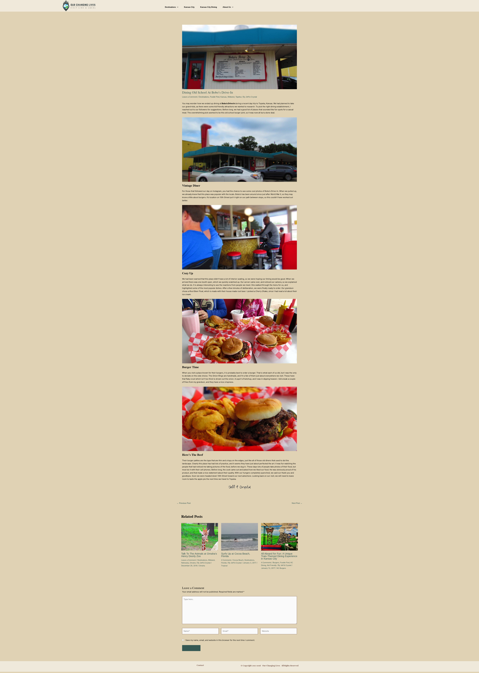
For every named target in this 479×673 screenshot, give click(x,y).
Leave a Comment (189, 97)
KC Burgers (281, 568)
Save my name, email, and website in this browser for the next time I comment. (220, 640)
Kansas (223, 97)
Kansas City (189, 7)
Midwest (231, 97)
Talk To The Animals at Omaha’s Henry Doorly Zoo (199, 555)
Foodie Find (214, 97)
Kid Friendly (271, 565)
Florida (224, 563)
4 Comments (226, 560)
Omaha (193, 563)
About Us (227, 7)
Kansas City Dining (208, 7)
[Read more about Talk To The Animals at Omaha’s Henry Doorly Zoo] (199, 536)
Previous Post (184, 503)
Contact (200, 665)
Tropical (224, 566)
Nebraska (185, 563)
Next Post (297, 503)
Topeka (238, 97)
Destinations (170, 7)
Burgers (276, 563)
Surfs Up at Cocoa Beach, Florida (235, 555)
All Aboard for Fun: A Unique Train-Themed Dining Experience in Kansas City (279, 556)
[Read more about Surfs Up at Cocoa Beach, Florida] (239, 536)
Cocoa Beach (238, 560)
